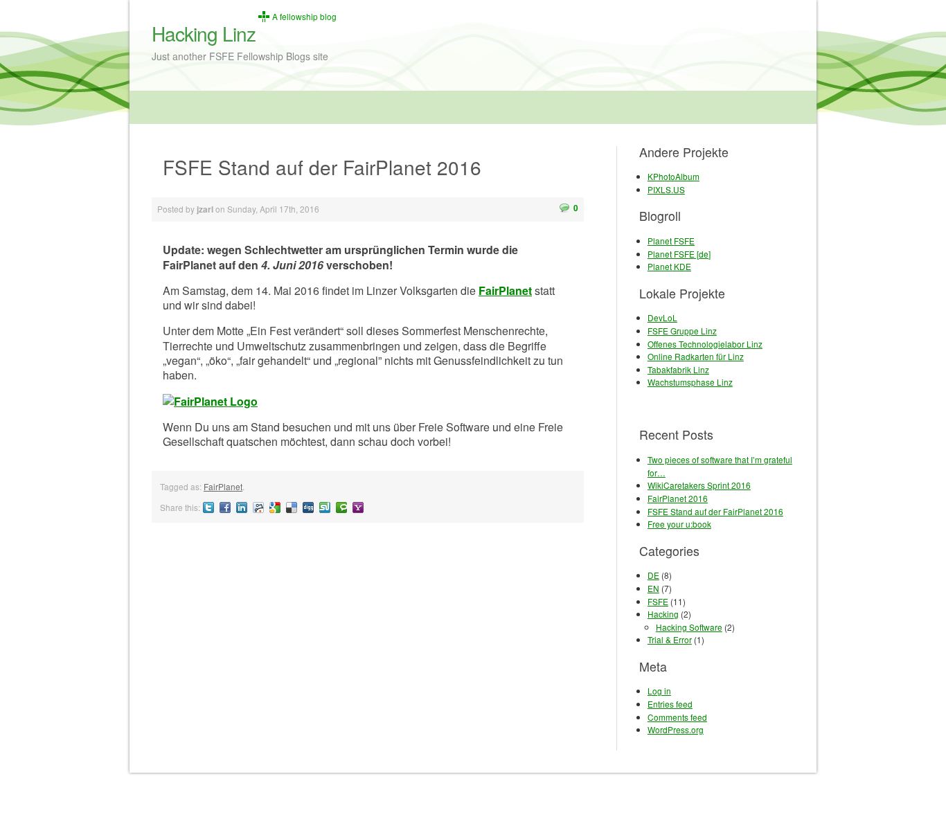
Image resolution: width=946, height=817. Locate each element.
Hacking (663, 614)
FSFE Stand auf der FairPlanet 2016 (715, 511)
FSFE (658, 601)
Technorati (341, 507)
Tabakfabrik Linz (678, 369)
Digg (308, 507)
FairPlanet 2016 (678, 498)
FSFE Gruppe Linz (682, 330)
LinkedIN (241, 507)
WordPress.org (676, 729)
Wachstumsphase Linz (690, 382)
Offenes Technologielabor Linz (705, 344)
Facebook (225, 507)
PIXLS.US (666, 189)
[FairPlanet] (368, 401)
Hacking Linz (204, 33)
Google (274, 507)
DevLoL (662, 317)
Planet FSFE (671, 240)
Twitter (208, 507)
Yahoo (358, 507)
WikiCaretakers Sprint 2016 (699, 485)
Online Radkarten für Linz (696, 356)
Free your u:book (679, 524)
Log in (659, 691)
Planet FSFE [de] (679, 254)
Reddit (258, 507)
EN (653, 588)
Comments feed (677, 717)
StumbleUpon (324, 507)
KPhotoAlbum (673, 176)
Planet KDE (669, 266)
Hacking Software (689, 627)
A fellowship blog (304, 16)
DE (653, 575)
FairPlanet (505, 290)
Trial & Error (670, 639)
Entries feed (670, 704)
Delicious (291, 507)
